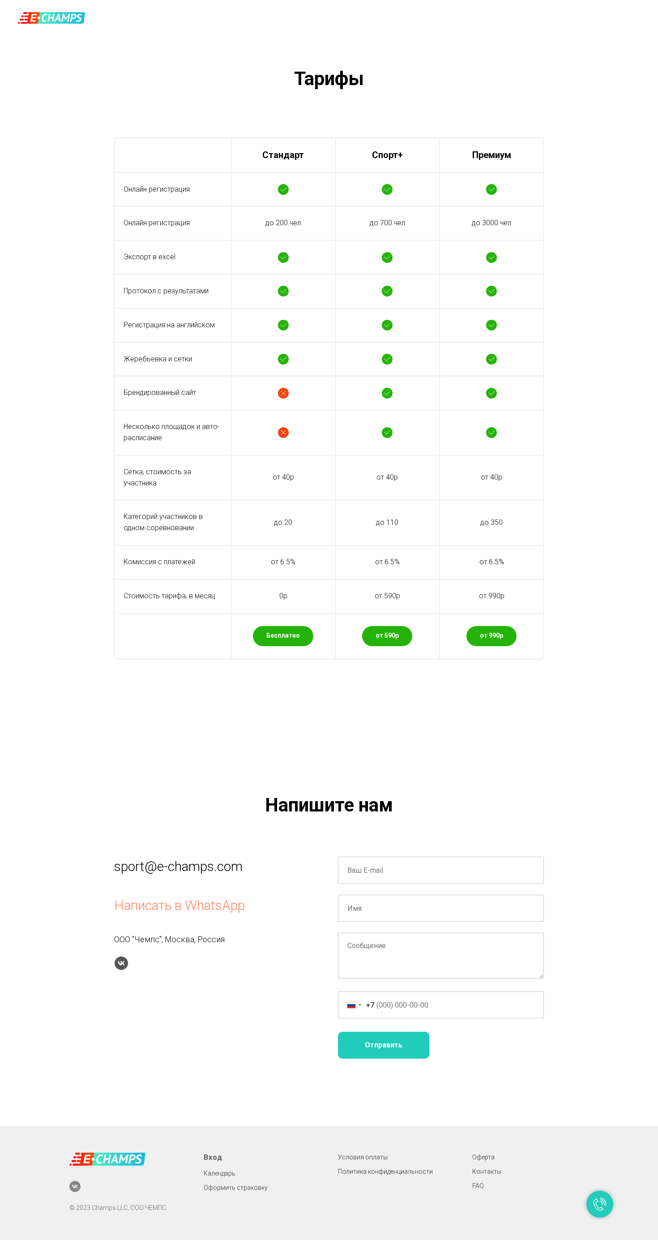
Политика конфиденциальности (385, 1171)
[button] (283, 636)
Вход (213, 1157)
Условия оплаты (363, 1157)
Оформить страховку (236, 1187)
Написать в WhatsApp (179, 905)
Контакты (486, 1171)
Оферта (483, 1157)
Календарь (219, 1173)
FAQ (478, 1185)
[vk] (121, 963)
